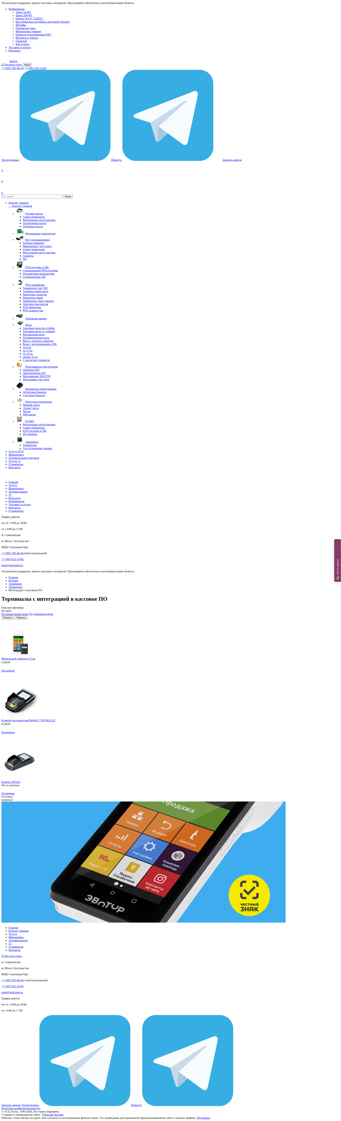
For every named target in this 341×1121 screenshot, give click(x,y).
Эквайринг (32, 441)
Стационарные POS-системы (40, 270)
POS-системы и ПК (37, 267)
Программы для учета (36, 379)
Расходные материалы (38, 401)
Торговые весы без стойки (39, 328)
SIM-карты (29, 414)
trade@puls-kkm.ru (12, 565)
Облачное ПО (31, 369)
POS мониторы (32, 307)
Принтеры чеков (33, 297)
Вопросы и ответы (27, 37)
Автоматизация (18, 491)
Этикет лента (31, 408)
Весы (28, 324)
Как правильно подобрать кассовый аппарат (43, 21)
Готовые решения (33, 242)
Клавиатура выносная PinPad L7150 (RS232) (28, 720)
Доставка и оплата (20, 47)
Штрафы (21, 24)
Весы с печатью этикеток (38, 340)
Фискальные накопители (40, 233)
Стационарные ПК (34, 276)
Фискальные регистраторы (39, 220)
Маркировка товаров (28, 31)
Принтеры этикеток (35, 294)
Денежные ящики (36, 318)
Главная (13, 482)
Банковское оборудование (40, 388)
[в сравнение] (15, 625)
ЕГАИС (29, 421)
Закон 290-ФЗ (24, 15)
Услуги (13, 485)
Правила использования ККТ (33, 34)
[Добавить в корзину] (19, 670)
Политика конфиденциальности (20, 1108)
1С (10, 494)
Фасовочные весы (34, 334)
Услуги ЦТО (16, 451)
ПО (25, 258)
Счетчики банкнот (34, 395)
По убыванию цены (41, 614)
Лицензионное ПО (34, 373)
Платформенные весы (36, 337)
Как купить (22, 44)
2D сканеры (30, 434)
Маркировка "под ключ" (37, 246)
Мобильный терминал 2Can (18, 658)
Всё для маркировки (37, 239)
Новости (116, 159)
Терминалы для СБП (35, 288)
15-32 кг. (28, 353)
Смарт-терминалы (34, 216)
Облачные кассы (33, 226)
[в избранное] (6, 625)
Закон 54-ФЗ (23, 12)
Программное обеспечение (41, 366)
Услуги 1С (15, 461)
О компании (16, 464)
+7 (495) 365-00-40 (12, 68)
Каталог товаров (19, 202)
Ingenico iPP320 (10, 782)
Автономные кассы (34, 223)
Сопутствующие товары (37, 448)
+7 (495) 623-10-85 (35, 68)
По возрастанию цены (14, 614)
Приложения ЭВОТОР (37, 376)
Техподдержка (10, 159)
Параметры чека (25, 28)
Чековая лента (31, 404)
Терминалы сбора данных (38, 300)
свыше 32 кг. (30, 356)
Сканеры (28, 255)
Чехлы (27, 411)
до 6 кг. (27, 347)
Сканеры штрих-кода (35, 291)
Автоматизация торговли (24, 457)
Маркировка (16, 454)
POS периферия (34, 284)
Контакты (14, 50)
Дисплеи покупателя (35, 304)
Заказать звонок (11, 1105)
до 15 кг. (28, 350)
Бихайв (58, 1114)
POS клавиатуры (33, 310)
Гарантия (21, 40)
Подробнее (8, 670)
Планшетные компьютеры (39, 273)
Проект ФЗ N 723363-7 (29, 18)
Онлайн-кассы (34, 213)
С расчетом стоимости (36, 360)
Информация (16, 8)
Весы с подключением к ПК (40, 344)
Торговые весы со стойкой (39, 331)
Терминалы (30, 445)
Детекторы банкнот (35, 392)
